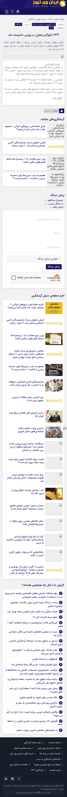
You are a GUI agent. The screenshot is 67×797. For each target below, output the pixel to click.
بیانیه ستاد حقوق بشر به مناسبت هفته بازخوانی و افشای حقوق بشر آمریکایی (35, 681)
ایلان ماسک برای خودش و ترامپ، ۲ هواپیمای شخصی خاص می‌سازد (37, 651)
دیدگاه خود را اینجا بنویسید (48, 219)
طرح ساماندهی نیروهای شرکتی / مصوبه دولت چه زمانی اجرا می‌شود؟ (25, 127)
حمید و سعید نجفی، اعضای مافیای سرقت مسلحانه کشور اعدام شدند (26, 507)
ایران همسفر (55, 770)
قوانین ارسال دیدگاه (47, 259)
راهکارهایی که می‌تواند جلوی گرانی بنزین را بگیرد (26, 553)
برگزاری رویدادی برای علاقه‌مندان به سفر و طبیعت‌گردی (39, 704)
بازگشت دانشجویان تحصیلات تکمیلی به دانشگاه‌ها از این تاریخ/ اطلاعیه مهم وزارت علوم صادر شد (34, 672)
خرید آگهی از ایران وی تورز (21, 753)
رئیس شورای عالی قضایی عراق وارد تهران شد (26, 414)
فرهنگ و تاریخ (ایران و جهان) (47, 764)
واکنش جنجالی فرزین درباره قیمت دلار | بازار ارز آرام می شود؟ (35, 714)
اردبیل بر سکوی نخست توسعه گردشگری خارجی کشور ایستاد (36, 642)
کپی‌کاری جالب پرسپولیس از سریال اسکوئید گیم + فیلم (35, 624)
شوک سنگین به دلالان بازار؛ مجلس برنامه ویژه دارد (32, 611)
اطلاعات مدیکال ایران (18, 764)
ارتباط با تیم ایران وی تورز (49, 748)
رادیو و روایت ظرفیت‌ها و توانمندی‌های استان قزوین (31, 429)
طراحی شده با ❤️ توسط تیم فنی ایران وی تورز (33, 792)
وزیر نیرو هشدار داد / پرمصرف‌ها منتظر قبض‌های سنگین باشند (25, 160)
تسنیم (48, 111)
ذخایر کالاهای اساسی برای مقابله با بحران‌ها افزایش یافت (27, 522)
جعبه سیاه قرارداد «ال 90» (45, 617)
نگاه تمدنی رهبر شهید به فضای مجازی (38, 697)
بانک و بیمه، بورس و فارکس (40, 19)
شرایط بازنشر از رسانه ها (50, 753)
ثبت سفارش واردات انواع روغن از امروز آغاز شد (27, 491)
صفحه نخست (58, 19)
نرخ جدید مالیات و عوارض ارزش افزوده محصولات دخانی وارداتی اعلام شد (25, 478)
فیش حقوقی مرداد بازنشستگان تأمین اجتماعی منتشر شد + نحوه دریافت (26, 144)
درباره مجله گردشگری (33, 742)
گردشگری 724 (37, 770)
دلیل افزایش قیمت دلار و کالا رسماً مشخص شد (34, 664)
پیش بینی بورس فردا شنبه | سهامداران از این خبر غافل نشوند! (36, 690)
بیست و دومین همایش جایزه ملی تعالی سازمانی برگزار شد (36, 633)
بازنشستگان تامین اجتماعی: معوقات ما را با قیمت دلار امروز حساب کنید (26, 383)
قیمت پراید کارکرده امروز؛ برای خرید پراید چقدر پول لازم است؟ (26, 460)
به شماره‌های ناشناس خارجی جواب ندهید (36, 730)
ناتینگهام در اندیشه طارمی (44, 659)
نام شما (57, 233)
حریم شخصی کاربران (22, 748)
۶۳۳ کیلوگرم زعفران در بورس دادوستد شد (33, 35)
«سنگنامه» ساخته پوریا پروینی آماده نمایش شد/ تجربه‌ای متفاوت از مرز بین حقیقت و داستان (26, 447)
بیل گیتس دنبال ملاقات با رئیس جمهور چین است (28, 398)
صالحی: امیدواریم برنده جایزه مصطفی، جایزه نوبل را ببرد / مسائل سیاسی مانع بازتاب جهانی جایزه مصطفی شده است (26, 355)
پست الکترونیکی (53, 247)
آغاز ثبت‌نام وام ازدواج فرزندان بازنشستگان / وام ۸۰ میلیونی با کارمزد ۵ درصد (25, 540)
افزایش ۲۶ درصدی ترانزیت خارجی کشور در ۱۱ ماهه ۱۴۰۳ (35, 723)
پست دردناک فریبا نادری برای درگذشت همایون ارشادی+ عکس (36, 604)
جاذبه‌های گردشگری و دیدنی (48, 759)
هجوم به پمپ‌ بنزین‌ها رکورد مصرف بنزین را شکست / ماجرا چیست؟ (27, 176)
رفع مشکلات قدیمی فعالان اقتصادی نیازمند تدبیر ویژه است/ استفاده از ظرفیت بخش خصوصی (34, 595)
